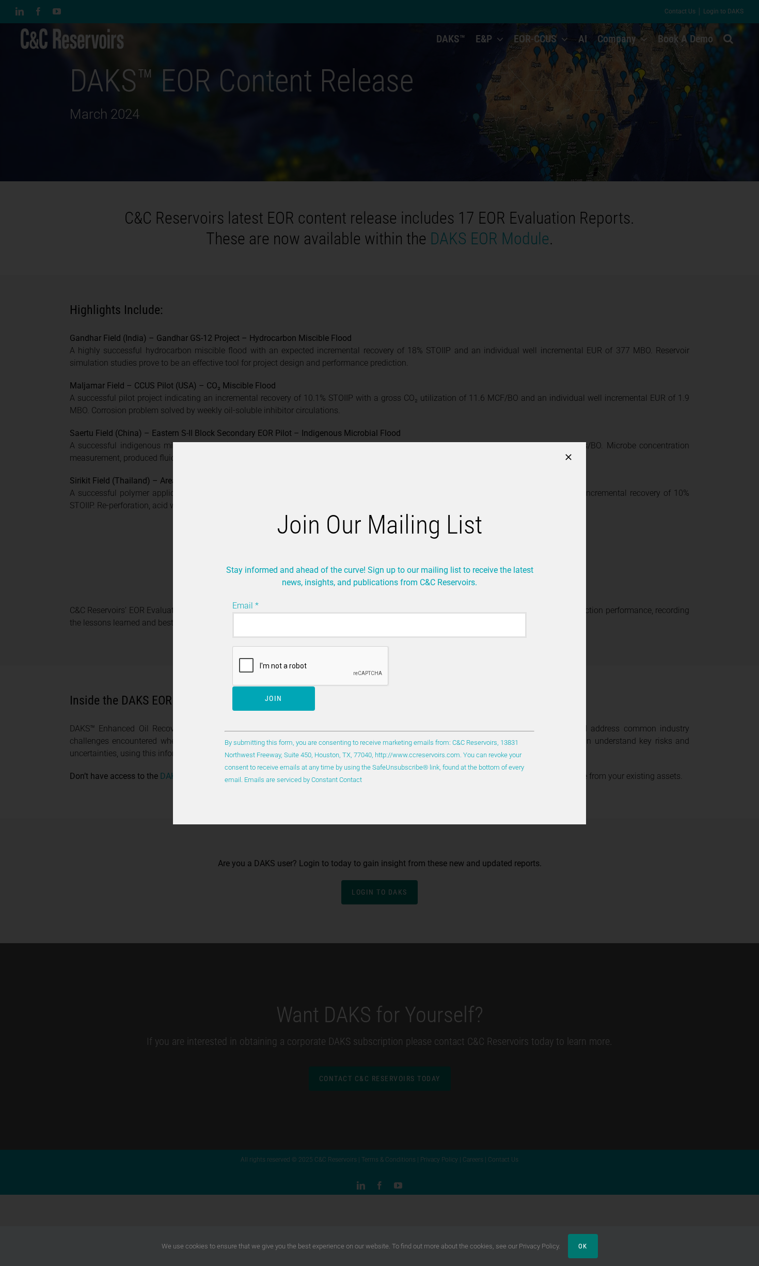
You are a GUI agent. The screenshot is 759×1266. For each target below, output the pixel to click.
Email (245, 606)
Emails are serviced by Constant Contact (303, 780)
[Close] (568, 457)
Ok (583, 1246)
